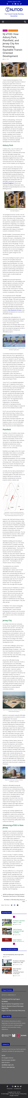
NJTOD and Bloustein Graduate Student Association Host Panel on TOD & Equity (13, 895)
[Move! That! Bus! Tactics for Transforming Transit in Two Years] (7, 972)
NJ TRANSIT (5, 1001)
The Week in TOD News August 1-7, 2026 (19, 921)
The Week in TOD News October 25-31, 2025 (19, 961)
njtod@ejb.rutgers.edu (8, 1065)
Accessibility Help (17, 1088)
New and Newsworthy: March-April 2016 (13, 954)
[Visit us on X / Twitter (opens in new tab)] (10, 4)
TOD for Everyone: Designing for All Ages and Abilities (18, 931)
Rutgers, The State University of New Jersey (13, 1010)
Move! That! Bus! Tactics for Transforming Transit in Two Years (18, 971)
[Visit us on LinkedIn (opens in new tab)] (18, 4)
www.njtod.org (10, 1067)
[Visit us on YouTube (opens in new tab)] (15, 4)
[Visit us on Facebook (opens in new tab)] (7, 4)
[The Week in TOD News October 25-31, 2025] (7, 962)
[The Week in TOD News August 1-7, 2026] (7, 922)
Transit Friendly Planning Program (11, 999)
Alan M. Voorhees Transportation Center (13, 1004)
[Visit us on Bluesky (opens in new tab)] (21, 4)
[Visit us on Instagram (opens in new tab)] (12, 4)
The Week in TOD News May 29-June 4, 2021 (14, 900)
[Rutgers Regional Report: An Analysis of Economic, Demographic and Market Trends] (7, 941)
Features (5, 30)
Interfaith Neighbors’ (8, 183)
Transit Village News (13, 30)
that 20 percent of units (14, 310)
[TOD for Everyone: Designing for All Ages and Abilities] (7, 931)
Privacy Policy (10, 1088)
